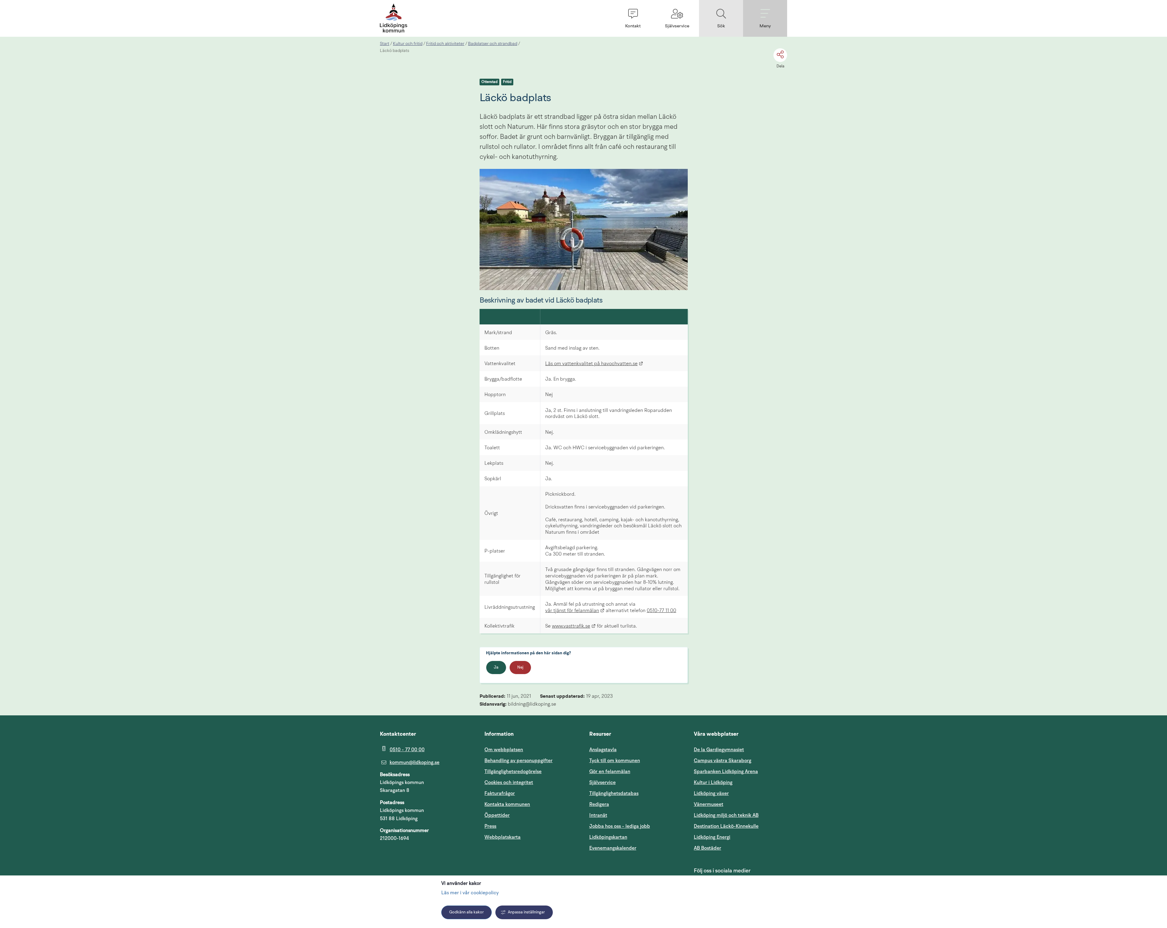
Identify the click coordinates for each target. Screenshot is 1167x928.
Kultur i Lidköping (713, 782)
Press (490, 826)
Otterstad (489, 82)
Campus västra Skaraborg (722, 760)
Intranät (627, 815)
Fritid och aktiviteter (445, 44)
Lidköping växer (711, 793)
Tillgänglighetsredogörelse (513, 771)
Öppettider (497, 815)
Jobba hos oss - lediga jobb (619, 826)
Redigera (599, 804)
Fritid (507, 82)
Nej (520, 667)
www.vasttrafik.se (574, 626)
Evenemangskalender (636, 847)
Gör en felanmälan (609, 771)
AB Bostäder (736, 847)
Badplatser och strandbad (492, 44)
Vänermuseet (708, 804)
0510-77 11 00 (661, 610)
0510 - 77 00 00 (407, 749)
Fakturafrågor (499, 793)
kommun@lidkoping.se (414, 762)
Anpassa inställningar (526, 912)
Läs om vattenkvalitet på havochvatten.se (594, 363)
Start (384, 44)
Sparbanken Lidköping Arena (726, 771)
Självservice (631, 782)
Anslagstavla (603, 749)
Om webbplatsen (503, 749)
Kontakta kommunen (507, 804)
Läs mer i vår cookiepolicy (470, 893)
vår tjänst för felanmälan (574, 610)
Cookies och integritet (508, 782)
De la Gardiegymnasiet (719, 749)
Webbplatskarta (502, 837)
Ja (496, 667)
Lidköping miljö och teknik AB (726, 815)
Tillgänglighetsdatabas (636, 793)
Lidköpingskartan (636, 837)
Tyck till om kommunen (636, 760)
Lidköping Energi (740, 837)
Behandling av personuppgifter (518, 760)
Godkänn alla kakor (466, 912)
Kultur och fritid (407, 44)
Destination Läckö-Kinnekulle (740, 826)
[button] (633, 18)
